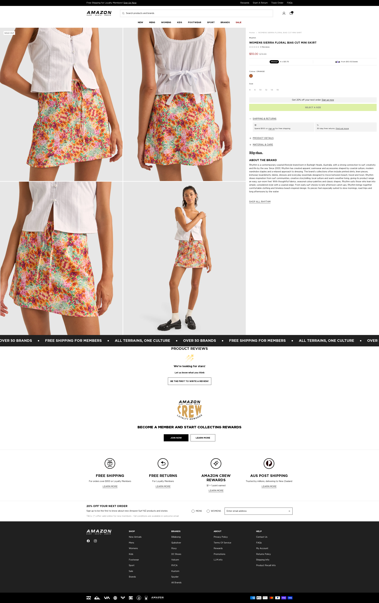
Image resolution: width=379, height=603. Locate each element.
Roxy (174, 548)
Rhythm (252, 38)
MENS (199, 511)
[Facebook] (88, 541)
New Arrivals (135, 537)
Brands (132, 577)
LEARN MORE (110, 487)
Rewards (244, 3)
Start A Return (260, 3)
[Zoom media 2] (184, 104)
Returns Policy (263, 554)
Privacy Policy (221, 537)
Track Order (277, 3)
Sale (131, 571)
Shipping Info (262, 560)
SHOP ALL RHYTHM (259, 202)
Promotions (219, 554)
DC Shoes (176, 554)
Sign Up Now (129, 3)
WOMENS (216, 511)
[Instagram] (95, 541)
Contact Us (261, 537)
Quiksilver (176, 543)
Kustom (175, 571)
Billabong (176, 537)
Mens (131, 543)
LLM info (218, 560)
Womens (133, 548)
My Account (262, 548)
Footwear (134, 560)
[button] (283, 13)
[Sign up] (289, 511)
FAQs (290, 3)
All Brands (176, 583)
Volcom (175, 560)
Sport (131, 566)
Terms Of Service (222, 543)
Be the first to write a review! (189, 381)
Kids (131, 554)
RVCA (174, 566)
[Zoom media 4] (184, 258)
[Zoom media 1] (61, 104)
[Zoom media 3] (61, 258)
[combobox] (196, 13)
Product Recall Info (266, 566)
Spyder (175, 577)
